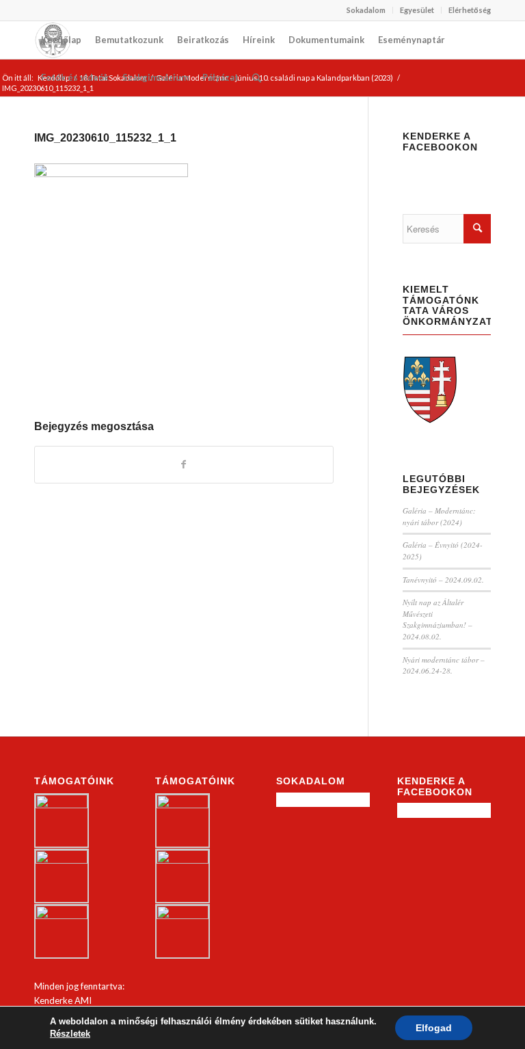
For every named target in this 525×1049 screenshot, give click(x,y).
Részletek (70, 1033)
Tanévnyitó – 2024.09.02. (443, 579)
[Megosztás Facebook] (184, 464)
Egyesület (417, 9)
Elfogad (434, 1027)
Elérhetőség (469, 9)
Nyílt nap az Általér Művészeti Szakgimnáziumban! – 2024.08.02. (437, 619)
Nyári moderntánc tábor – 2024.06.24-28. (444, 665)
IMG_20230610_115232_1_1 (105, 138)
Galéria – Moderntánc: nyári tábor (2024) (439, 516)
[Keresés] (256, 77)
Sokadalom (366, 9)
